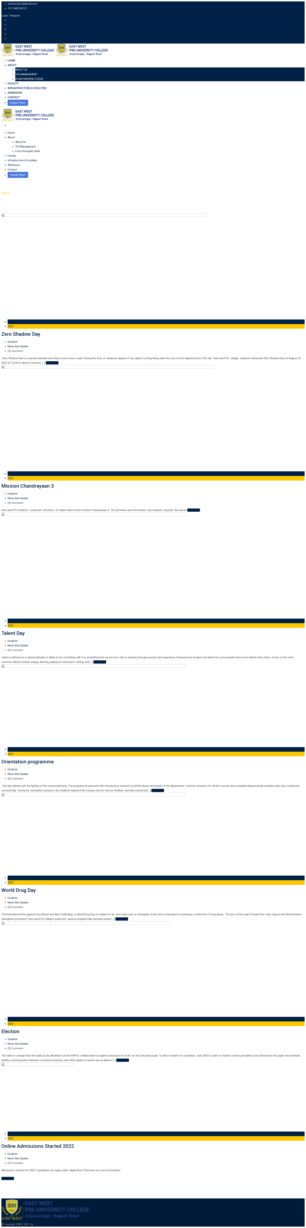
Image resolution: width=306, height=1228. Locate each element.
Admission (15, 92)
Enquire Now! (18, 102)
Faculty (13, 83)
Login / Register (10, 15)
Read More (52, 362)
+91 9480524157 (17, 8)
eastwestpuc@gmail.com (22, 3)
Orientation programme (27, 762)
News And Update (18, 346)
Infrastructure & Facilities (27, 88)
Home (11, 60)
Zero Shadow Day (20, 334)
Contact (14, 97)
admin (14, 341)
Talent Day (13, 633)
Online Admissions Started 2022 (37, 1146)
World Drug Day (18, 890)
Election (10, 1031)
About (12, 65)
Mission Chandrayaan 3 (27, 486)
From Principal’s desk (29, 79)
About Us (21, 69)
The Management (26, 74)
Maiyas (38, 1224)
